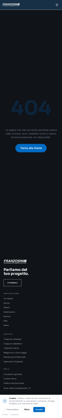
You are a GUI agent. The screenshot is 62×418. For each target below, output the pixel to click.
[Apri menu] (57, 5)
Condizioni (15, 415)
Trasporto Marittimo (13, 343)
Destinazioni (9, 312)
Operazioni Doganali (13, 361)
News (6, 325)
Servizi (7, 303)
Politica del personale (14, 383)
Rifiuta (26, 409)
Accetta (39, 409)
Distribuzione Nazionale (15, 357)
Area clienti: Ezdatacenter (16, 388)
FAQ (5, 321)
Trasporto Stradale (12, 339)
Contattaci (12, 282)
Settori (7, 307)
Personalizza (13, 409)
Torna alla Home (31, 148)
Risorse (7, 316)
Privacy (5, 415)
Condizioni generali (13, 374)
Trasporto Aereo (11, 348)
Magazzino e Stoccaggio (15, 352)
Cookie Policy (10, 378)
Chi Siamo (8, 298)
